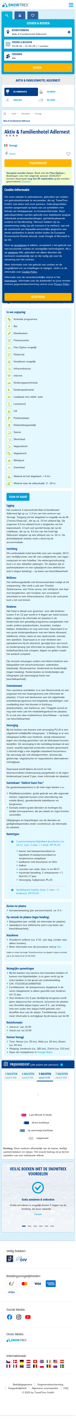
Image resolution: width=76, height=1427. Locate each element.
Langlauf (17, 99)
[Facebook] (9, 1317)
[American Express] (51, 1283)
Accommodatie (20, 91)
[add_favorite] (68, 155)
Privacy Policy (61, 284)
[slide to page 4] (41, 1226)
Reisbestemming (20, 30)
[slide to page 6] (52, 1226)
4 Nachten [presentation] (28, 1075)
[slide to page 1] (24, 1226)
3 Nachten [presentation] (11, 1075)
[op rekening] (11, 1283)
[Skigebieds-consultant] (19, 15)
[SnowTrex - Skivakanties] (16, 1340)
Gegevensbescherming (50, 1384)
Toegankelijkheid (17, 1388)
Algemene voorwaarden (45, 1388)
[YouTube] (28, 1317)
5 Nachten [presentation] (45, 1075)
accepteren (20, 245)
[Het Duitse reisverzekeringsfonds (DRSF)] (9, 1258)
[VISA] (38, 1283)
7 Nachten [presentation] (61, 1075)
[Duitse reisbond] (21, 1258)
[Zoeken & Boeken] (7, 15)
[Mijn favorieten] (32, 15)
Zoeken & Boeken (38, 23)
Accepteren (38, 297)
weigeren (13, 252)
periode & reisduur (22, 42)
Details (38, 1214)
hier (59, 946)
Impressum (10, 280)
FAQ (65, 1388)
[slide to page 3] (35, 1226)
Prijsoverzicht (38, 163)
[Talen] (8, 1361)
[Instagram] (19, 1317)
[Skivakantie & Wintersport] (15, 5)
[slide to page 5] (46, 1226)
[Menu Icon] (71, 5)
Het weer (51, 99)
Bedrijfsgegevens (22, 1384)
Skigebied (51, 91)
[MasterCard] (24, 1283)
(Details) (26, 181)
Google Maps (44, 1052)
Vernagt (13, 145)
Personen (17, 54)
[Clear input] (69, 32)
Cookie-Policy (29, 271)
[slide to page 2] (29, 1226)
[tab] (11, 1075)
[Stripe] (11, 1292)
